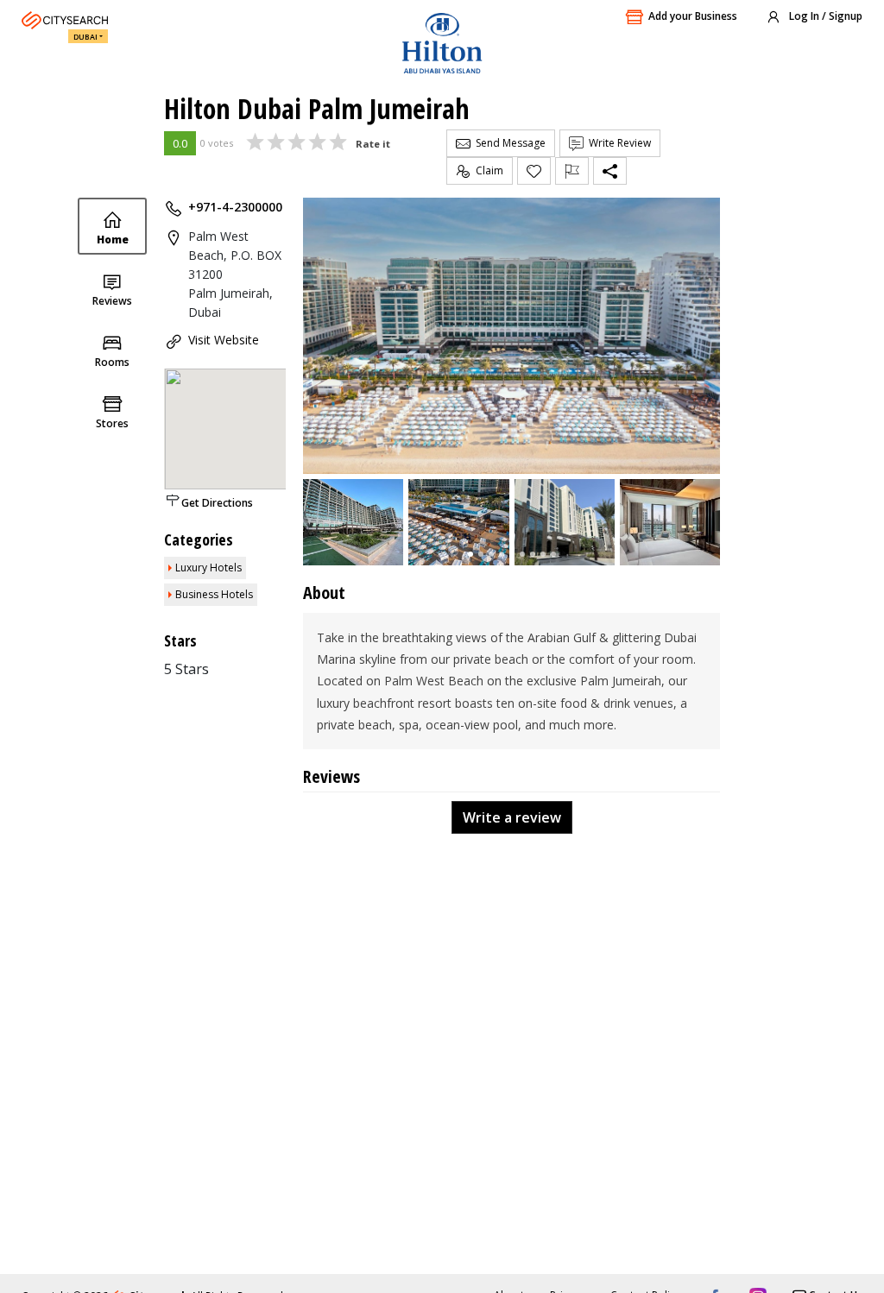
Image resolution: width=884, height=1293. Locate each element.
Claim (486, 170)
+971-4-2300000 (235, 207)
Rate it (373, 143)
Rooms (112, 362)
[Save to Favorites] (534, 171)
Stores (112, 423)
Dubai (85, 36)
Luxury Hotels (208, 567)
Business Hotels (214, 594)
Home (113, 239)
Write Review (617, 143)
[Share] (610, 171)
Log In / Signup (824, 16)
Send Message (508, 143)
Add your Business (692, 16)
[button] (470, 554)
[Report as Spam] (572, 171)
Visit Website (223, 339)
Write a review (512, 817)
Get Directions (217, 502)
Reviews (112, 300)
